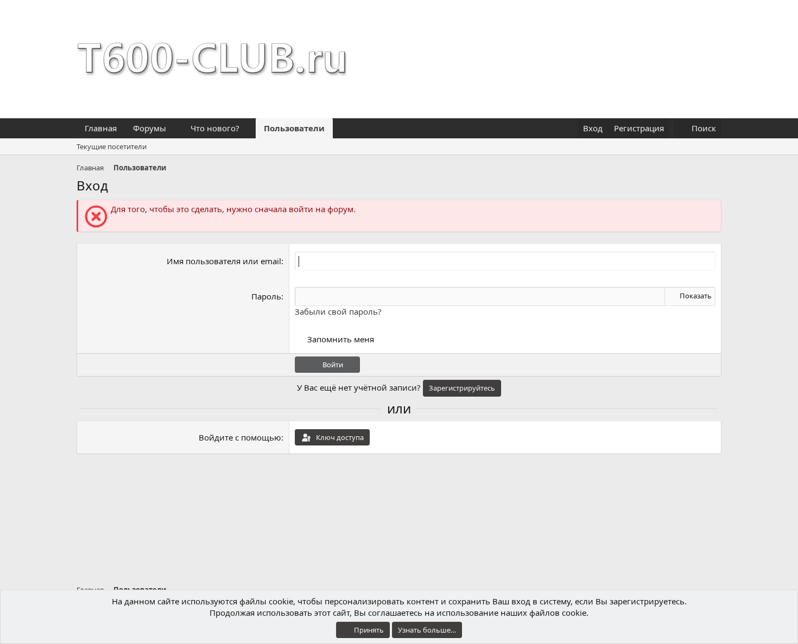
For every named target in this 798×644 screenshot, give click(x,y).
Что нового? (215, 128)
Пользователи (294, 128)
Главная (101, 128)
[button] (174, 128)
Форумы (149, 128)
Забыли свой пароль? (338, 311)
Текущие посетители (112, 146)
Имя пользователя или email (224, 261)
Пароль (266, 296)
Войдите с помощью (240, 437)
